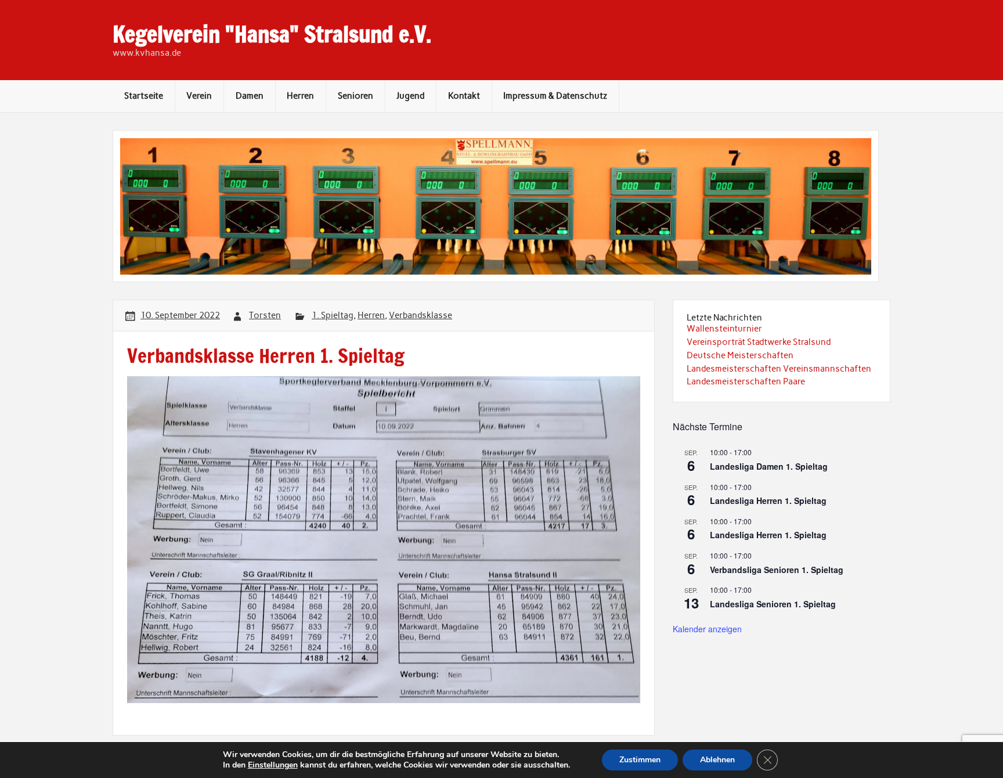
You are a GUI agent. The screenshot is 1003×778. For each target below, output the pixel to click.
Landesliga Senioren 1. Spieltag (773, 604)
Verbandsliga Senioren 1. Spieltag (776, 569)
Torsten (265, 315)
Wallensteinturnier (724, 328)
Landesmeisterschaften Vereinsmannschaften (779, 368)
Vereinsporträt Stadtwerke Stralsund (759, 342)
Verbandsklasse (420, 315)
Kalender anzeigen (707, 629)
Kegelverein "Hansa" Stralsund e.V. (272, 34)
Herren (300, 96)
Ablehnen (717, 759)
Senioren (355, 96)
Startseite (143, 96)
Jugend (410, 96)
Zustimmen (640, 759)
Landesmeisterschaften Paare (746, 381)
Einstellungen (273, 765)
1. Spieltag (332, 315)
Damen (250, 96)
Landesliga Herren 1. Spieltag (768, 500)
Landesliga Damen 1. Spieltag (769, 466)
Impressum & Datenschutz (555, 96)
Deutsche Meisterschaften (740, 355)
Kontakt (464, 96)
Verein (199, 96)
